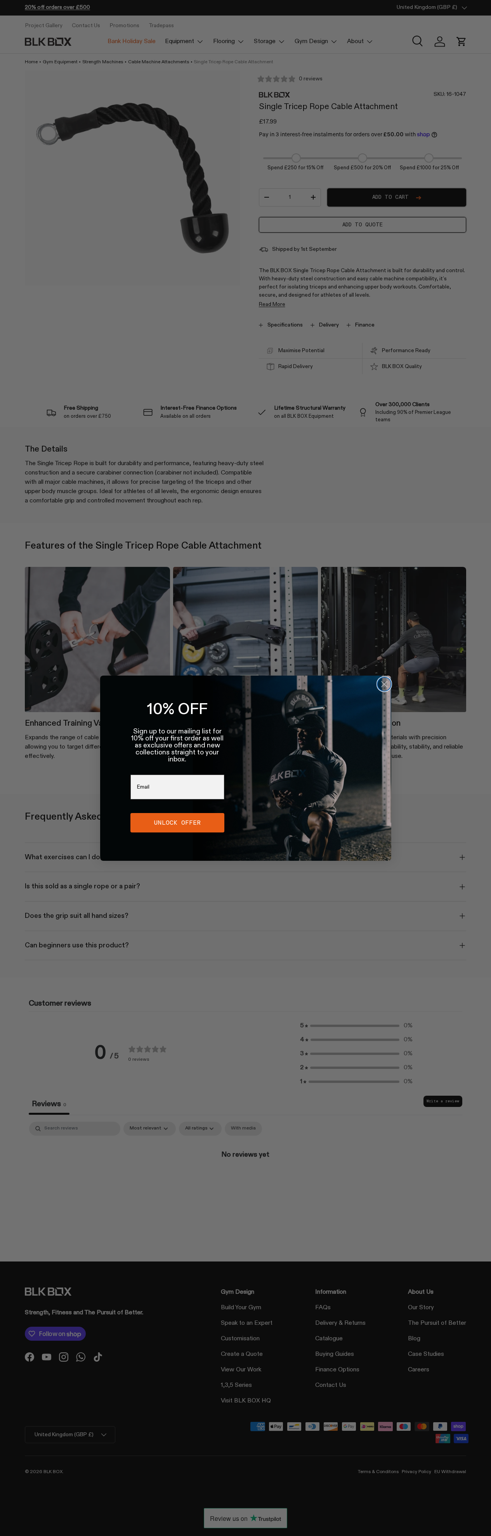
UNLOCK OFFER (177, 822)
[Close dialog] (384, 684)
